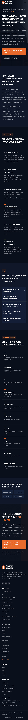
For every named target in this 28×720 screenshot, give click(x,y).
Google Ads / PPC (7, 600)
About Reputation (11, 58)
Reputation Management (9, 616)
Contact (4, 676)
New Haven (5, 11)
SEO (3, 594)
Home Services (6, 627)
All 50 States (5, 659)
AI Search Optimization (8, 597)
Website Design (6, 592)
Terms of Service (18, 717)
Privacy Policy (8, 717)
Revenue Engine (6, 619)
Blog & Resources (7, 691)
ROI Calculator (6, 683)
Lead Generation (7, 605)
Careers (4, 673)
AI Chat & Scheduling (8, 608)
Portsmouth (5, 654)
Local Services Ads (7, 603)
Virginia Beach (6, 640)
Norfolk (4, 643)
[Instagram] (6, 583)
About (3, 667)
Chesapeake (5, 645)
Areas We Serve (7, 9)
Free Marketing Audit (8, 686)
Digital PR (4, 614)
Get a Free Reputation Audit (13, 51)
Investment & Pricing (8, 688)
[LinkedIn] (9, 583)
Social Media (5, 611)
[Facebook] (3, 583)
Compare (4, 694)
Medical (4, 630)
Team (3, 670)
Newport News (6, 651)
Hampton (4, 648)
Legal (3, 633)
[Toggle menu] (25, 2)
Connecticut (19, 9)
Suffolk (4, 656)
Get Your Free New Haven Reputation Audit (12, 545)
